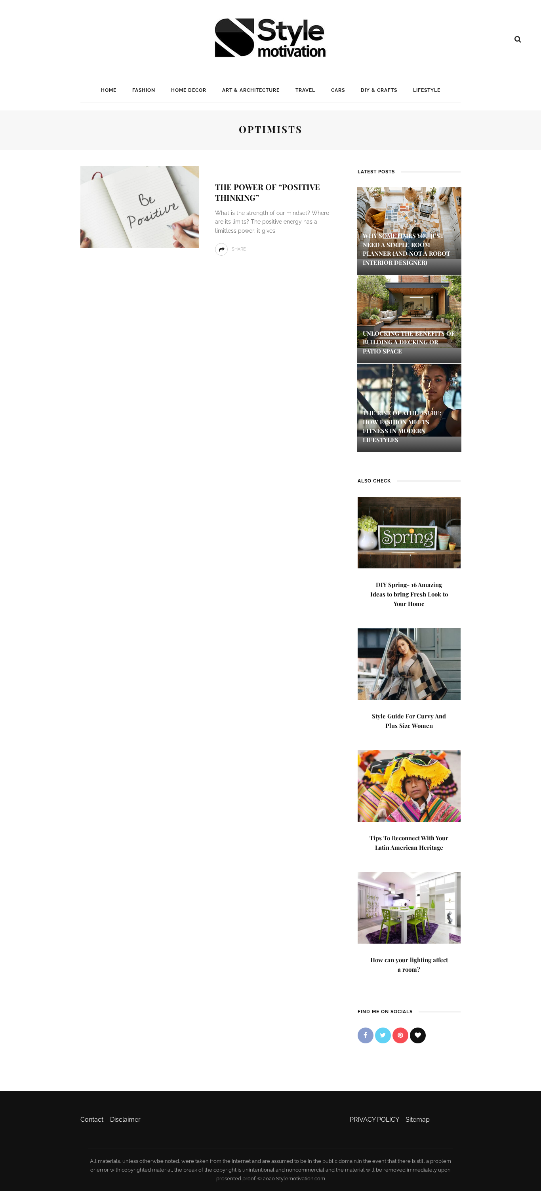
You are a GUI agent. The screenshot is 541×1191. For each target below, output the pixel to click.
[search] (518, 39)
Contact (91, 1119)
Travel (305, 90)
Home (108, 90)
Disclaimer (125, 1119)
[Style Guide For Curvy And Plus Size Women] (409, 663)
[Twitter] (383, 1035)
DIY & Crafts (379, 90)
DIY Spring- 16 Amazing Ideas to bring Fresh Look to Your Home (409, 594)
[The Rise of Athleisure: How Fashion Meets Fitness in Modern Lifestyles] (409, 400)
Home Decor (188, 90)
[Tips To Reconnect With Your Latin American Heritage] (409, 785)
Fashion (143, 90)
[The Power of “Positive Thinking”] (139, 206)
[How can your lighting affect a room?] (409, 907)
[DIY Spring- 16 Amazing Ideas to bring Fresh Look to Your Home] (409, 532)
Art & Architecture (251, 90)
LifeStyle (426, 90)
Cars (338, 90)
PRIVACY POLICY (374, 1119)
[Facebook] (365, 1035)
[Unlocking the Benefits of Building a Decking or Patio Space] (409, 311)
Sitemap (418, 1119)
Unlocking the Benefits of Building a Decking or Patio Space (409, 342)
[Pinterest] (400, 1035)
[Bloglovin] (418, 1035)
